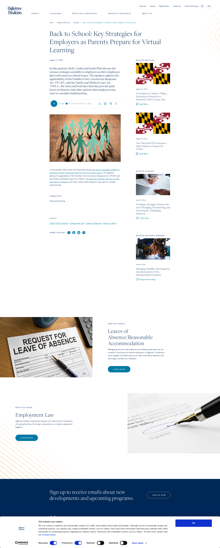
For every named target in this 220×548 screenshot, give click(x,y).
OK (193, 523)
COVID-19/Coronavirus (59, 223)
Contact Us (177, 6)
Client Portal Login (192, 6)
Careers (153, 6)
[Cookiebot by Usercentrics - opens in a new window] (21, 543)
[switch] (78, 543)
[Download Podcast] (100, 103)
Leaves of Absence (94, 223)
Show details (137, 543)
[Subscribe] (116, 103)
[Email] (83, 232)
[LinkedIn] (78, 232)
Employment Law (77, 223)
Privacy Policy (48, 535)
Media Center (164, 6)
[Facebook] (73, 232)
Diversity (143, 6)
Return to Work (109, 223)
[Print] (105, 103)
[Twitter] (68, 232)
